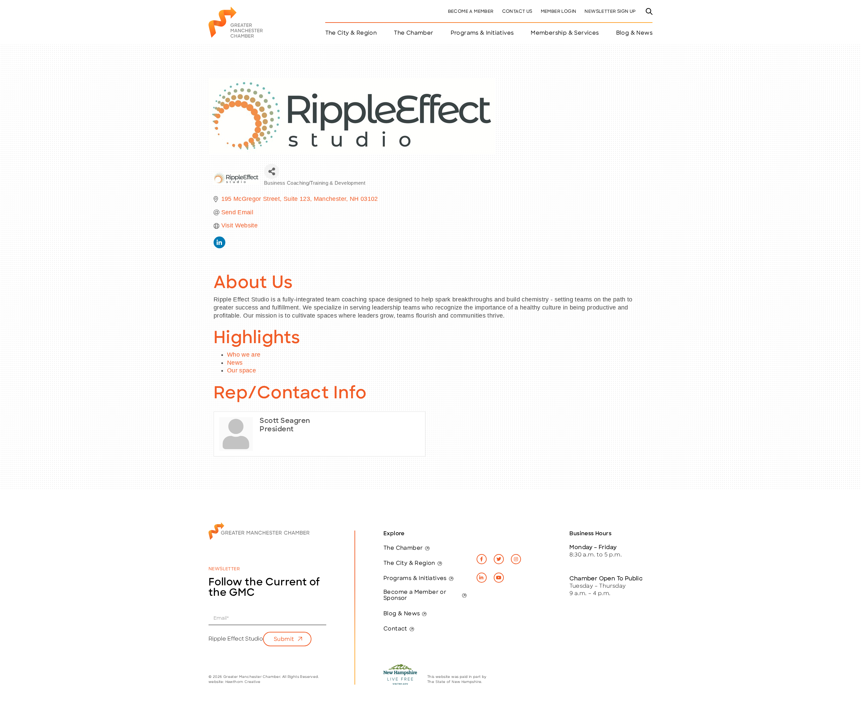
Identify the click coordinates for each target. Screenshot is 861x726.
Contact (395, 629)
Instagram (516, 559)
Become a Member (471, 11)
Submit (284, 639)
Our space (241, 370)
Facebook (482, 559)
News (234, 362)
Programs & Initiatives (482, 33)
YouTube (499, 578)
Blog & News (634, 33)
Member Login (558, 11)
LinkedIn (482, 578)
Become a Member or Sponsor (414, 595)
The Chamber (403, 548)
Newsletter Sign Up (610, 11)
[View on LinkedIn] (219, 246)
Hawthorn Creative (243, 682)
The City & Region (409, 563)
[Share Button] (271, 171)
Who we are (244, 354)
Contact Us (517, 11)
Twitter (499, 559)
